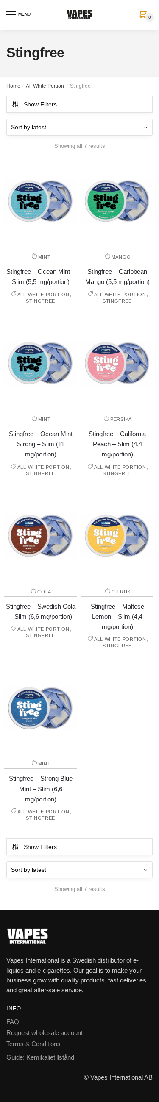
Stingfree (40, 300)
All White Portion (45, 86)
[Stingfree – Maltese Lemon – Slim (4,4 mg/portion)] (117, 536)
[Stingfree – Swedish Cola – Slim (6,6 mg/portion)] (40, 536)
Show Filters (40, 104)
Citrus (121, 591)
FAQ (12, 1021)
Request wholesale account (44, 1032)
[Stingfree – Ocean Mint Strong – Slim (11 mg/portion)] (40, 363)
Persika (121, 419)
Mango (121, 256)
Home (13, 86)
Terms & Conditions (33, 1043)
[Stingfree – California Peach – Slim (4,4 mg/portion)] (117, 363)
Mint (44, 256)
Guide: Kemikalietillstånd (40, 1057)
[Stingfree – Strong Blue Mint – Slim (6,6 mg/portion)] (40, 708)
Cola (44, 591)
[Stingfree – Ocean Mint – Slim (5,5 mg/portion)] (40, 201)
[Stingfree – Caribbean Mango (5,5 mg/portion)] (117, 201)
